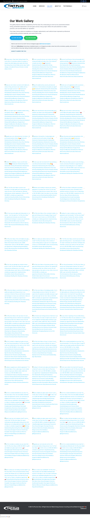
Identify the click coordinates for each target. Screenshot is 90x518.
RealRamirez (83, 508)
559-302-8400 (8, 1)
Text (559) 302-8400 (31, 38)
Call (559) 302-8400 (16, 38)
